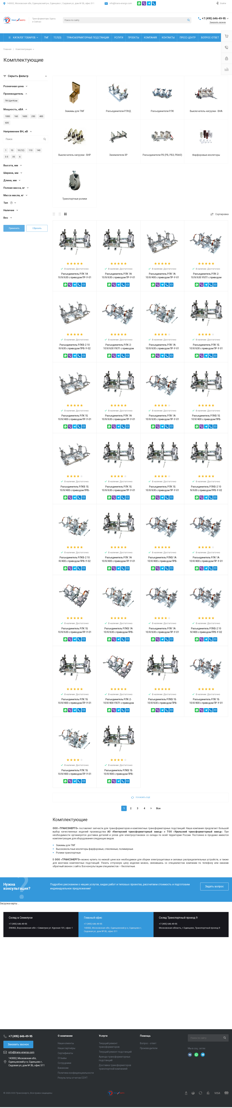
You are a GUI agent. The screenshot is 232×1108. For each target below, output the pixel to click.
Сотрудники (64, 1063)
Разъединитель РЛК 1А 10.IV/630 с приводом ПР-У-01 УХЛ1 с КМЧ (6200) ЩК (162, 632)
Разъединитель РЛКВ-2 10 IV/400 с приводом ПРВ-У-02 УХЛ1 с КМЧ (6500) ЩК (206, 632)
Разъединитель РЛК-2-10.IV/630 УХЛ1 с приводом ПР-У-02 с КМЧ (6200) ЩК (206, 277)
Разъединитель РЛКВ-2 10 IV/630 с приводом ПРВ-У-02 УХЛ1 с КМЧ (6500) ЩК (206, 490)
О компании (65, 1035)
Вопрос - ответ (148, 1043)
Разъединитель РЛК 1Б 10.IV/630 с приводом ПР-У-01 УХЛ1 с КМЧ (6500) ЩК (74, 632)
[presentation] (83, 469)
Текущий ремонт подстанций (115, 1051)
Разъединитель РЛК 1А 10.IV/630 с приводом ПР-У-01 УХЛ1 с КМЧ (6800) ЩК (162, 348)
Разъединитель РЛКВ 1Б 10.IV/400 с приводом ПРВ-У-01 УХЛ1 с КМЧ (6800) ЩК (74, 490)
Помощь (145, 1035)
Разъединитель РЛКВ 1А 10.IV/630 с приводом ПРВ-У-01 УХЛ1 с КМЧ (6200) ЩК (118, 632)
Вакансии (63, 1068)
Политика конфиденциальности (76, 1072)
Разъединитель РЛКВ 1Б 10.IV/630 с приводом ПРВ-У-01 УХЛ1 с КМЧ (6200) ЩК (162, 703)
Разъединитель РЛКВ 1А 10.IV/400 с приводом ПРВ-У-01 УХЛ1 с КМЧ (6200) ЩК (162, 561)
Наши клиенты (66, 1043)
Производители (148, 1048)
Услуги (103, 1035)
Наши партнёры (66, 1048)
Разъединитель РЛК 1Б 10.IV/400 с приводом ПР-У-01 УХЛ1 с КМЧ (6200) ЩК (206, 703)
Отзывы (62, 1058)
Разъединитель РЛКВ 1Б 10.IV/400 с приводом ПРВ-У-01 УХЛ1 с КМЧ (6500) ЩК (206, 419)
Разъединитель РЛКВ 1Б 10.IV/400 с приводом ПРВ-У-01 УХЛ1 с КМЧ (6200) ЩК (118, 774)
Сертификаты (65, 1053)
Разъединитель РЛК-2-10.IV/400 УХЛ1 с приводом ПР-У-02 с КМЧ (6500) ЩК (118, 703)
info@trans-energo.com (121, 3)
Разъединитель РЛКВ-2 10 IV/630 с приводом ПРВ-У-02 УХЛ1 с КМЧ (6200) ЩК (75, 348)
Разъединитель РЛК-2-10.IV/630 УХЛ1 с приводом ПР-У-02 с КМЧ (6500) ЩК (118, 348)
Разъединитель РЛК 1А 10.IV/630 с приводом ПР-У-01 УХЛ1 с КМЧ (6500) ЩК (162, 419)
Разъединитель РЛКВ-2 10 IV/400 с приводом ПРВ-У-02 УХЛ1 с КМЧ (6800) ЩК (75, 561)
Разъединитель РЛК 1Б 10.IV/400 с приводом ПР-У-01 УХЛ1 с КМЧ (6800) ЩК (74, 774)
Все (158, 808)
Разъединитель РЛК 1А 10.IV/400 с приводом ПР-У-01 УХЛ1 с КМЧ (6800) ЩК (206, 561)
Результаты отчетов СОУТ (73, 1077)
